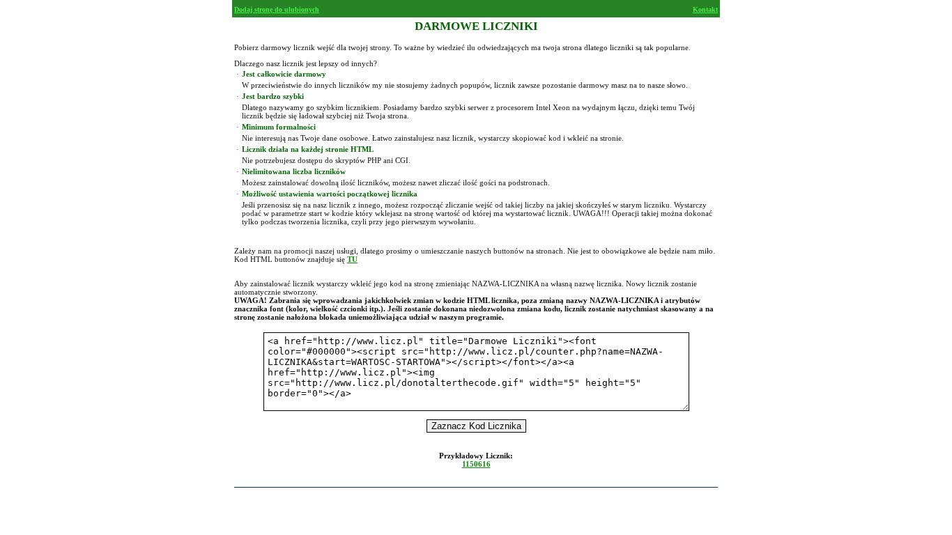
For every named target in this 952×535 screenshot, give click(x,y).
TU (352, 259)
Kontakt (705, 9)
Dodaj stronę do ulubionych (276, 9)
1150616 (476, 464)
